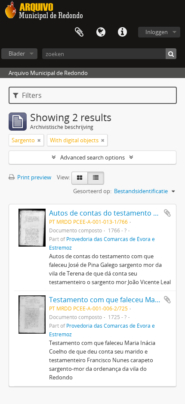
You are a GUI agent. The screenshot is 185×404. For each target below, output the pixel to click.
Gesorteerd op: (92, 191)
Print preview (33, 177)
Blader (17, 53)
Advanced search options (92, 157)
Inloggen (156, 32)
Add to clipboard (167, 213)
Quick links (122, 32)
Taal (100, 32)
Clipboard (79, 32)
